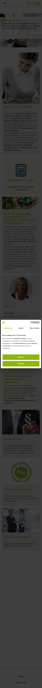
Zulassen (21, 357)
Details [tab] (21, 328)
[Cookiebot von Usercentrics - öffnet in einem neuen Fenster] (31, 322)
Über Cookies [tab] (34, 328)
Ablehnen (21, 364)
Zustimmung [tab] (7, 328)
